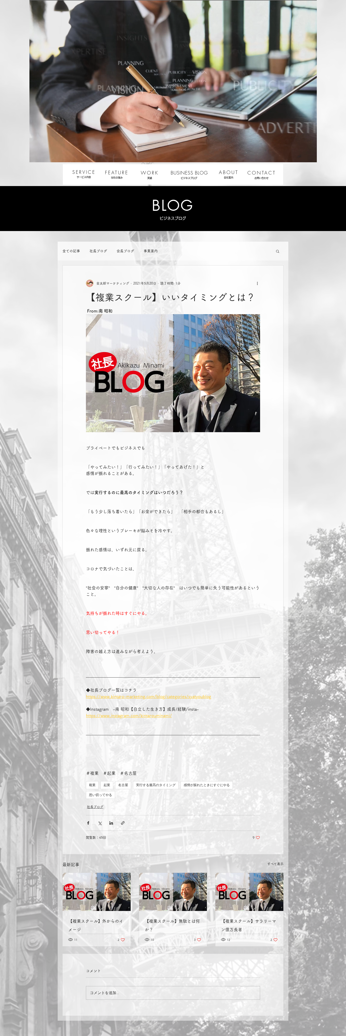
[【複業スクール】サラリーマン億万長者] (249, 892)
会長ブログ (125, 251)
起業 (107, 785)
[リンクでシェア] (123, 823)
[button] (277, 251)
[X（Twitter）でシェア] (99, 823)
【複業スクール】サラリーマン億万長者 (248, 925)
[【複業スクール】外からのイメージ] (97, 892)
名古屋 (123, 785)
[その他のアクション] (257, 283)
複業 (92, 785)
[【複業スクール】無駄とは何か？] (173, 892)
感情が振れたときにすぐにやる (207, 785)
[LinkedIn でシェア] (111, 823)
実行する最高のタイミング (156, 785)
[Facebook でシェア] (88, 823)
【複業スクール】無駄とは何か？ (172, 925)
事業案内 (151, 251)
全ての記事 (71, 251)
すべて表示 (275, 863)
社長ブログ (98, 251)
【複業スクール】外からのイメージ (95, 925)
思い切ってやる (100, 795)
